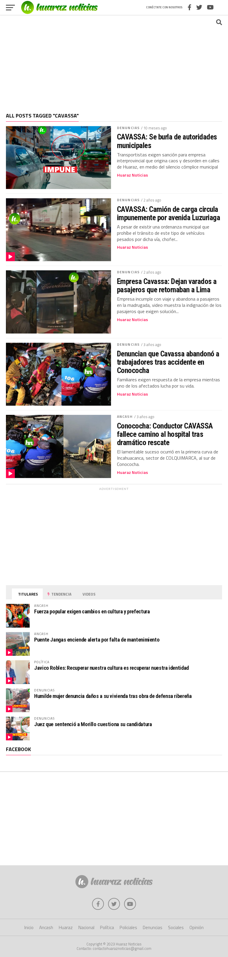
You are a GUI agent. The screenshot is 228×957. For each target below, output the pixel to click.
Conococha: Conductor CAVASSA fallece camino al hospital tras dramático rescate (165, 434)
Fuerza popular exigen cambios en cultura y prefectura (92, 611)
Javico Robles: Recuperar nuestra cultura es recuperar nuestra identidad (111, 668)
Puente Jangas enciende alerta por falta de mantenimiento (96, 640)
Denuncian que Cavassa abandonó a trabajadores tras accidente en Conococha (168, 362)
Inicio (29, 927)
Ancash (125, 416)
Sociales (176, 927)
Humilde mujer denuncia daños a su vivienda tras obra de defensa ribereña (113, 696)
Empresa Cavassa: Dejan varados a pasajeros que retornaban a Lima (167, 285)
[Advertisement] (114, 60)
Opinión (196, 927)
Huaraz (66, 927)
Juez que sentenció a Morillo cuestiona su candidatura (93, 724)
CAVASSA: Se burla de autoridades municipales (167, 141)
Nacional (86, 927)
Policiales (128, 927)
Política (107, 927)
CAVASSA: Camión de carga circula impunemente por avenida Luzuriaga (168, 213)
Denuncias (128, 128)
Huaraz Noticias (132, 175)
